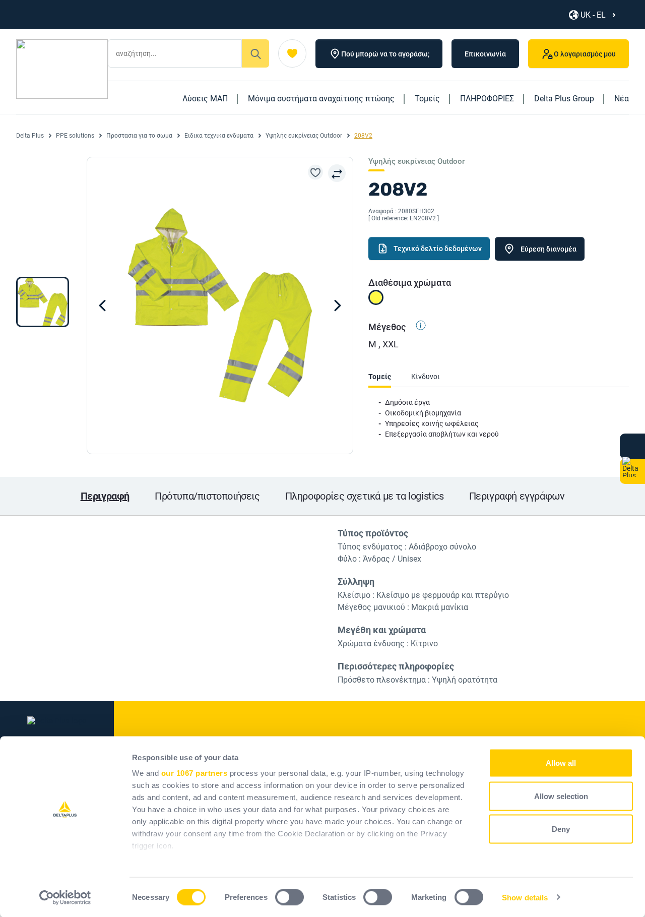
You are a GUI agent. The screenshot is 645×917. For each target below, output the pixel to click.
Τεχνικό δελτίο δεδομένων (438, 248)
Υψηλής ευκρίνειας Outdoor (304, 135)
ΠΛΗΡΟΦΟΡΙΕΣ (487, 98)
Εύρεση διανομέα (548, 249)
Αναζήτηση (255, 53)
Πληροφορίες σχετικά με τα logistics (364, 496)
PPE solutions (75, 135)
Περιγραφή (105, 496)
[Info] (417, 327)
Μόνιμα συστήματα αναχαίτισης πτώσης (321, 98)
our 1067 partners (194, 773)
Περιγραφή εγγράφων (517, 496)
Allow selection (561, 795)
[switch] (289, 897)
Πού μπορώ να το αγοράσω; (385, 54)
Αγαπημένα (292, 53)
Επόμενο (102, 305)
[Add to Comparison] (337, 173)
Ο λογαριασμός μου (585, 54)
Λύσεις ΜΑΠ (205, 98)
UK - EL (593, 15)
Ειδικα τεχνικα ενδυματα (218, 135)
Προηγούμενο (338, 305)
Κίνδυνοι (425, 377)
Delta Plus (30, 135)
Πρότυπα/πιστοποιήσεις (207, 496)
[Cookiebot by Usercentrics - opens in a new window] (65, 897)
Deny (561, 829)
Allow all (561, 763)
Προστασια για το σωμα (139, 135)
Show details (525, 897)
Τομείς (427, 98)
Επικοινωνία (485, 54)
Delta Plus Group (564, 98)
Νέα (621, 98)
